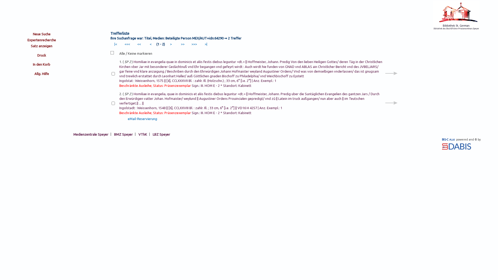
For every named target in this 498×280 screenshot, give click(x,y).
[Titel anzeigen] (391, 79)
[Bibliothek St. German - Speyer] (456, 29)
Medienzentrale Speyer (90, 134)
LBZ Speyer (161, 134)
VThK (143, 134)
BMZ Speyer (123, 134)
